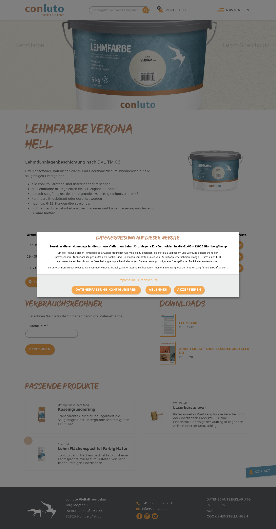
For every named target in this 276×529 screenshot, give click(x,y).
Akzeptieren (189, 289)
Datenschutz (147, 280)
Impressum (127, 280)
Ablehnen (158, 289)
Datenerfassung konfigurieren (106, 289)
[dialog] (138, 264)
